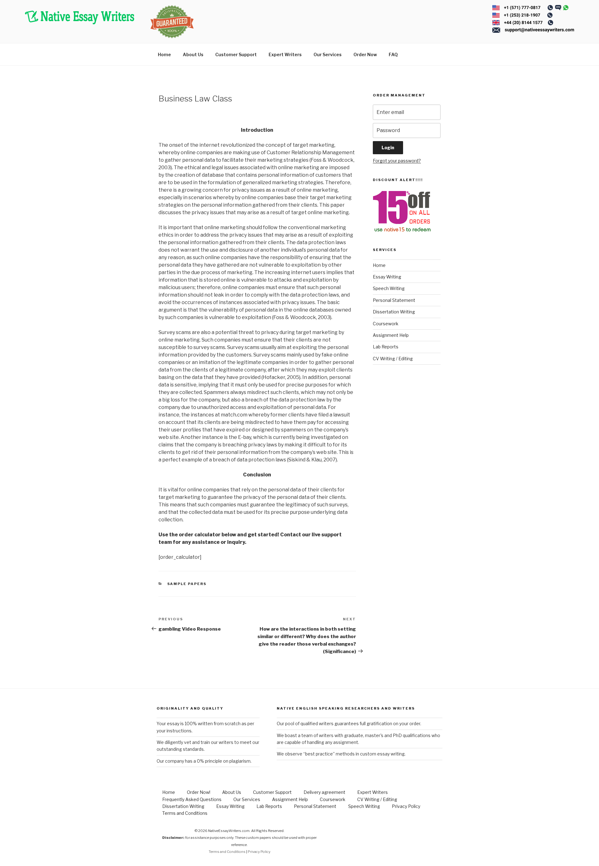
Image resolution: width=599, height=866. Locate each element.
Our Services (328, 54)
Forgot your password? (397, 160)
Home (164, 54)
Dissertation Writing (394, 311)
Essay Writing (387, 276)
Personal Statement (394, 300)
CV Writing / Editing (393, 358)
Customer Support (236, 54)
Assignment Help (391, 335)
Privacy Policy (406, 806)
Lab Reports (385, 346)
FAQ (393, 54)
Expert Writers (285, 54)
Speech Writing (389, 288)
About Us (193, 54)
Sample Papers (187, 584)
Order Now (365, 54)
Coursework (385, 323)
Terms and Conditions (184, 813)
